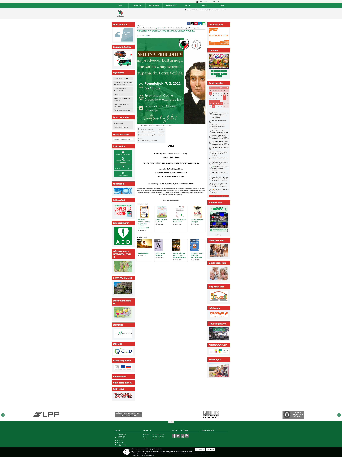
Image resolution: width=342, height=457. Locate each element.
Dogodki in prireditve (160, 28)
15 (224, 98)
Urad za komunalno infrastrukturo (120, 89)
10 (225, 73)
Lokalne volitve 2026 (120, 24)
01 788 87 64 (120, 442)
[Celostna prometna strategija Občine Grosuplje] (46, 415)
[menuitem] (120, 5)
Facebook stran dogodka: (148, 135)
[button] (3, 415)
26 (216, 103)
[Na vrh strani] (171, 422)
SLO (205, 1)
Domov (139, 28)
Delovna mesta (118, 123)
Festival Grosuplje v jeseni (217, 323)
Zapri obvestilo (210, 449)
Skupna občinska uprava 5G (122, 382)
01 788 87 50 (210, 10)
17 (210, 101)
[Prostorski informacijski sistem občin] (129, 415)
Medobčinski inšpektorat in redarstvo (122, 99)
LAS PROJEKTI (117, 343)
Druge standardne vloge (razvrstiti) (121, 105)
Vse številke (218, 235)
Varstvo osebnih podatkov (122, 110)
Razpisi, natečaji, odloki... (121, 117)
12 (220, 76)
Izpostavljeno (213, 50)
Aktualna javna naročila (121, 134)
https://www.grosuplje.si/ (176, 173)
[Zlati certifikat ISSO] (293, 415)
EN (209, 1)
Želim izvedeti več (200, 449)
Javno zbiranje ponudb (121, 127)
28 (221, 103)
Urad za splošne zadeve (121, 78)
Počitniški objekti (215, 359)
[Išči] (219, 1)
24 (210, 103)
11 (217, 76)
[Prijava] (214, 1)
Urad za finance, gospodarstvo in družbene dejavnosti (123, 83)
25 (213, 103)
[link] (188, 23)
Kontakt (118, 430)
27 (210, 93)
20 (218, 101)
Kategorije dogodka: (147, 129)
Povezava (161, 132)
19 (216, 101)
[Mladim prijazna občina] (211, 415)
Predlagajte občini (119, 146)
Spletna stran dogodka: (148, 132)
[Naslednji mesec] (227, 87)
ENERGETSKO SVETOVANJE (218, 345)
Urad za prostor (118, 94)
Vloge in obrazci (118, 72)
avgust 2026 (218, 88)
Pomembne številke (119, 376)
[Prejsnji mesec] (210, 87)
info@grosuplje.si (221, 10)
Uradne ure (147, 430)
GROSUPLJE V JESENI (216, 24)
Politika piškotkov (149, 455)
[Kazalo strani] (201, 1)
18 (213, 101)
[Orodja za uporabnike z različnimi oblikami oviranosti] (197, 2)
